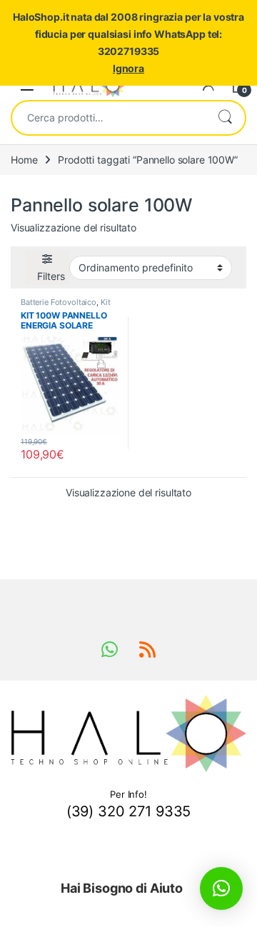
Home (24, 160)
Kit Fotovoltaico (65, 306)
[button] (221, 888)
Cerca (225, 117)
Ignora (128, 68)
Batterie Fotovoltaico (58, 302)
